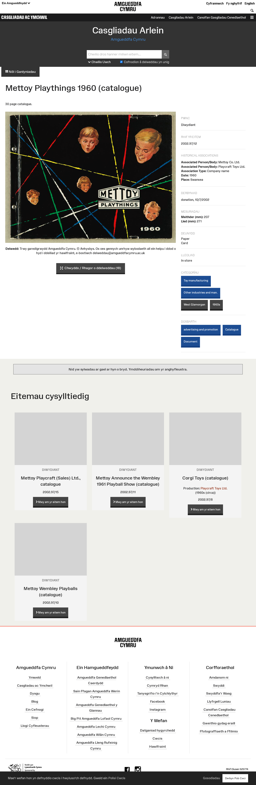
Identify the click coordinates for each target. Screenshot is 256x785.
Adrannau (158, 17)
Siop (34, 718)
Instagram (157, 709)
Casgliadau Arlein (181, 17)
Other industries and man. (201, 292)
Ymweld (35, 677)
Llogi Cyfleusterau (35, 726)
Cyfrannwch (215, 3)
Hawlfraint (157, 746)
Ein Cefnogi (35, 709)
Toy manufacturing (196, 280)
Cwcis (157, 738)
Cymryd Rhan (157, 685)
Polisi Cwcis (116, 778)
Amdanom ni (218, 677)
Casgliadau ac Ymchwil (24, 17)
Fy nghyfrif (234, 3)
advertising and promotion (201, 329)
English (250, 3)
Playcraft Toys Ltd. (214, 488)
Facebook (157, 701)
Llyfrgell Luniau (219, 701)
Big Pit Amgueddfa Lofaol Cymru (96, 718)
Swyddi (219, 685)
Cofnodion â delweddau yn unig (146, 62)
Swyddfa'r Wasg (218, 693)
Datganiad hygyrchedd (157, 730)
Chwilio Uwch (101, 62)
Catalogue (231, 329)
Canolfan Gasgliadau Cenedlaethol (221, 17)
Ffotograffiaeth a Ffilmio (219, 731)
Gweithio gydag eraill (219, 723)
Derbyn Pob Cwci (235, 778)
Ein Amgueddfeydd (15, 3)
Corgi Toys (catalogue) (205, 477)
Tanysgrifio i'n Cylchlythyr (157, 693)
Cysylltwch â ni (157, 677)
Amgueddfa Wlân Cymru (96, 734)
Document (190, 341)
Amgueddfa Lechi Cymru (96, 727)
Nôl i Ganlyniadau (22, 72)
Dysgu (35, 693)
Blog (34, 701)
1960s (216, 304)
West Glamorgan (194, 304)
